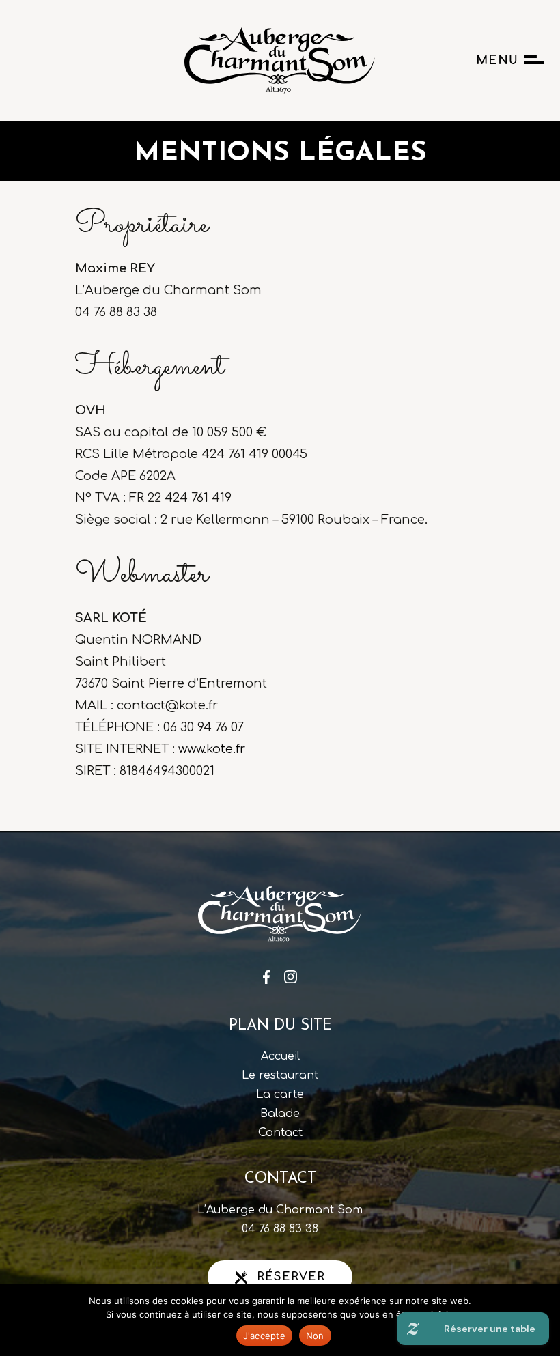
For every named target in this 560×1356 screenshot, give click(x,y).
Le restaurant (280, 1075)
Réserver (289, 1277)
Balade (280, 1113)
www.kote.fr (211, 749)
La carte (280, 1094)
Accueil (280, 1056)
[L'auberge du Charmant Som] (246, 60)
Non (315, 1335)
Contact (280, 1133)
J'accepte (264, 1335)
